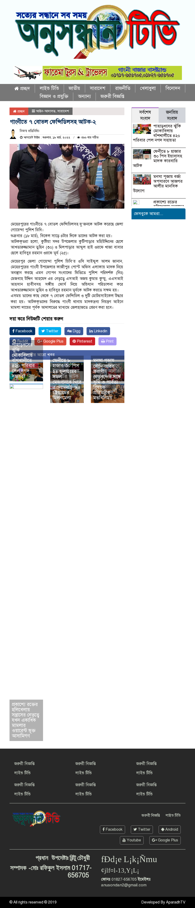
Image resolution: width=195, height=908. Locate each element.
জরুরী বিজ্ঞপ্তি (112, 96)
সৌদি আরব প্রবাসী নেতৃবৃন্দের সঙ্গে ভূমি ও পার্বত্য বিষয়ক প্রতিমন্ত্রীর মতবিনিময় (106, 382)
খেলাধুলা (148, 88)
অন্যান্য (84, 96)
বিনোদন (173, 88)
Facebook (23, 331)
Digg (76, 331)
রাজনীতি (122, 88)
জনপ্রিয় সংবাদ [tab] (172, 115)
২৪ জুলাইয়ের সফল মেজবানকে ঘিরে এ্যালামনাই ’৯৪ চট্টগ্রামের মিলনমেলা (67, 385)
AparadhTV (175, 902)
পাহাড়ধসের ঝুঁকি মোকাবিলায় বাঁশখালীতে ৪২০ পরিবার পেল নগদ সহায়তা (23, 360)
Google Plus (52, 341)
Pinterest (84, 341)
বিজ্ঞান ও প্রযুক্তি (54, 96)
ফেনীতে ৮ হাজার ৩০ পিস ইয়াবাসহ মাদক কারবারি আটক (157, 158)
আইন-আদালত (45, 111)
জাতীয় (74, 88)
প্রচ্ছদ (24, 89)
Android (171, 829)
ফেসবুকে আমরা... (148, 213)
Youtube (133, 840)
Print (109, 341)
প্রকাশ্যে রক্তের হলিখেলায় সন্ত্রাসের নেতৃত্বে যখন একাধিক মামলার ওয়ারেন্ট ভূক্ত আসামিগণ (25, 720)
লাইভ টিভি (49, 88)
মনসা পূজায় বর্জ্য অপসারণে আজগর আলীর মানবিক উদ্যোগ (157, 183)
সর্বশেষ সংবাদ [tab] (145, 115)
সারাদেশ (97, 88)
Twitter (51, 331)
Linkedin (100, 331)
